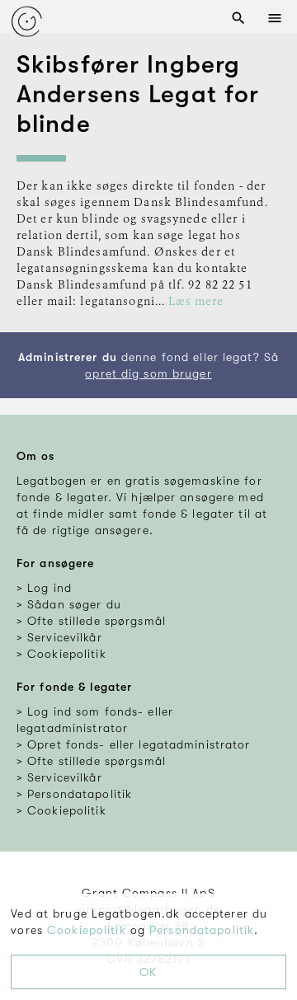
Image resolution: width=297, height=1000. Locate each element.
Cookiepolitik (86, 930)
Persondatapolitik (201, 930)
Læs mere (196, 302)
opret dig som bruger (148, 373)
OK (148, 972)
